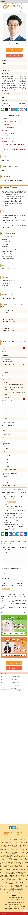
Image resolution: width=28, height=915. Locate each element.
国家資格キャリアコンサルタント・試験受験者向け (14, 874)
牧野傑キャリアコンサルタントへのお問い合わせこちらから (13, 150)
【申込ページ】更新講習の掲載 (9, 883)
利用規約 (5, 418)
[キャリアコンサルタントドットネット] (14, 8)
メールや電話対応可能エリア (10, 127)
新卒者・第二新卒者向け (15, 676)
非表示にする (16, 115)
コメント (4, 552)
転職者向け (14, 679)
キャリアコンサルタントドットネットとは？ (14, 847)
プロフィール (6, 130)
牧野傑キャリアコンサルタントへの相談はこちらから (13, 145)
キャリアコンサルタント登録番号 (11, 121)
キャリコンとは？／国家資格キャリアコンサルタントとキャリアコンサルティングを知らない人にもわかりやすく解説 (14, 840)
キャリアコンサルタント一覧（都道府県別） (14, 853)
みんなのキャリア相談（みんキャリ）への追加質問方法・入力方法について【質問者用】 (14, 854)
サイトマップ (17, 892)
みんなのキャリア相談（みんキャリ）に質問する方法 (14, 841)
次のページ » (25, 612)
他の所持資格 (6, 138)
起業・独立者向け (14, 688)
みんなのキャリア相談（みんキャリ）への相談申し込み (14, 843)
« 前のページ (3, 612)
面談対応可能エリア (7, 124)
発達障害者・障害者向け (15, 685)
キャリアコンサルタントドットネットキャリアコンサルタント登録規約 (14, 886)
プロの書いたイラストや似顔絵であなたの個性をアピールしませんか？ (14, 876)
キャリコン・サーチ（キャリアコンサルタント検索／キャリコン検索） (14, 851)
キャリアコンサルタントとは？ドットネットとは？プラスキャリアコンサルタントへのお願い (14, 844)
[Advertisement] (14, 758)
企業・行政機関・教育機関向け (14, 682)
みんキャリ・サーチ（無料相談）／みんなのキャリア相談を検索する (14, 849)
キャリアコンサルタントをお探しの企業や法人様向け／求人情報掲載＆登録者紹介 (14, 850)
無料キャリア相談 (21, 913)
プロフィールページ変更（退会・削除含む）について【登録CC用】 (14, 890)
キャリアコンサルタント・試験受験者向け (14, 690)
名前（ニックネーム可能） (8, 573)
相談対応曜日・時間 (7, 141)
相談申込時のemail (6, 578)
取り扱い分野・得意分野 (8, 133)
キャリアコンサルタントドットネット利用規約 (14, 887)
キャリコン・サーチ (7, 913)
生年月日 (5, 118)
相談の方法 (5, 136)
